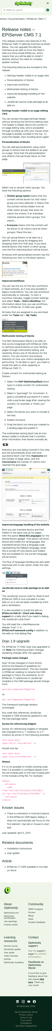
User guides (13, 853)
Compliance (26, 1023)
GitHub (7, 959)
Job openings (10, 921)
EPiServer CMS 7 (36, 19)
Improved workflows (18, 84)
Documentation (16, 19)
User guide (9, 952)
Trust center (26, 1020)
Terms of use (26, 1017)
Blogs (31, 915)
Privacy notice (26, 1014)
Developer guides (12, 949)
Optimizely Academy (14, 962)
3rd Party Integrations (26, 1026)
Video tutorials (11, 955)
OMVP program (35, 909)
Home (3, 19)
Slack (30, 919)
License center (11, 924)
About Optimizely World (26, 1012)
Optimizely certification (10, 917)
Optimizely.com (11, 912)
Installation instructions (19, 848)
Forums (31, 912)
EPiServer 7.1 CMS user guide (26, 307)
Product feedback (36, 922)
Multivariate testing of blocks (22, 89)
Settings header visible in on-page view (28, 75)
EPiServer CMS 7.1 (11, 368)
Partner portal (10, 946)
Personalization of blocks (20, 80)
